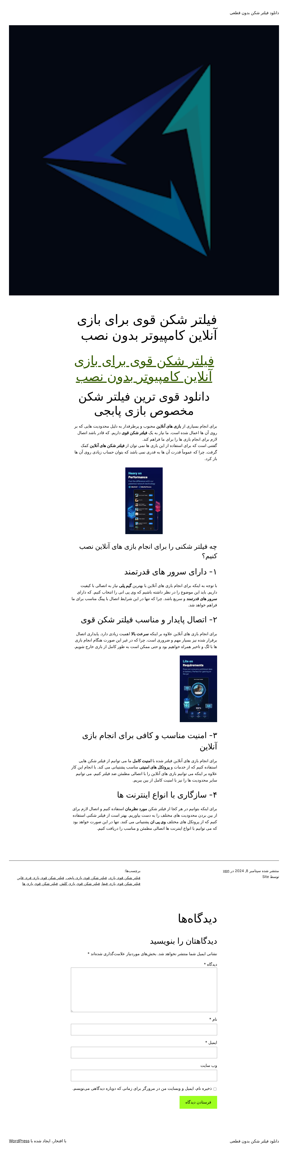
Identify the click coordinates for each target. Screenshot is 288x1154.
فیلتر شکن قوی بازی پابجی (86, 877)
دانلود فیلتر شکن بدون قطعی (254, 12)
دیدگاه (210, 964)
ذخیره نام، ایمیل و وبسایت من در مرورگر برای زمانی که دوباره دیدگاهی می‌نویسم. (142, 1088)
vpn (226, 870)
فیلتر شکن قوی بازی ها (40, 883)
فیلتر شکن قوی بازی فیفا (121, 883)
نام (213, 1019)
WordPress (19, 1140)
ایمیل (211, 1042)
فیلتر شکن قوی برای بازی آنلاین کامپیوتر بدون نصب (144, 368)
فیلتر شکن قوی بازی (124, 877)
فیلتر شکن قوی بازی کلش (80, 883)
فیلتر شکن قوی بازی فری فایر (41, 877)
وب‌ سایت (208, 1065)
